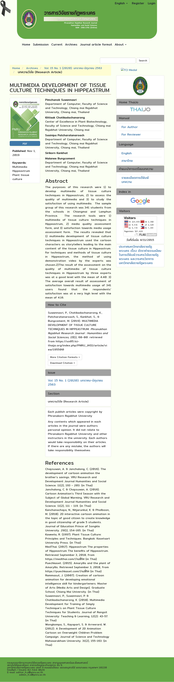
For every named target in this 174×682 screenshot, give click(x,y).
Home (26, 44)
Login (151, 3)
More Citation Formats (64, 357)
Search (143, 60)
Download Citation (62, 363)
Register (138, 3)
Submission (41, 44)
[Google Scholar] (140, 200)
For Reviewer (131, 134)
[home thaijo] (140, 109)
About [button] (120, 44)
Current (56, 44)
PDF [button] (25, 144)
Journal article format (96, 44)
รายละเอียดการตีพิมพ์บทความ (135, 179)
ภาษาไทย (127, 160)
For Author (129, 126)
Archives (71, 44)
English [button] (120, 3)
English (126, 153)
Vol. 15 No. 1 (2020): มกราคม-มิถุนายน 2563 (73, 68)
